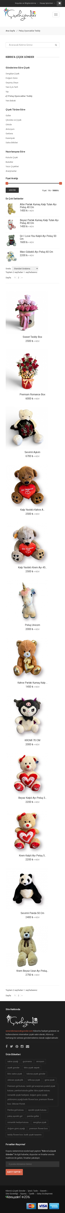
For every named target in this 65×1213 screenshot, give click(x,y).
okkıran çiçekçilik (15, 1080)
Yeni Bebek (11, 100)
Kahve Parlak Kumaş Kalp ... (32, 682)
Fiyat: (44, 190)
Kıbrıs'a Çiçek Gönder (15, 1191)
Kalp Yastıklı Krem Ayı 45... (32, 567)
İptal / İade (33, 1191)
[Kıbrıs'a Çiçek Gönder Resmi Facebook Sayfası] (7, 1046)
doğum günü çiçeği (16, 1128)
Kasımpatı (10, 138)
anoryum (40, 1061)
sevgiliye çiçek (39, 1122)
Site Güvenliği (12, 1193)
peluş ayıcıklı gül (14, 1116)
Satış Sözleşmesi (45, 1193)
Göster (12, 190)
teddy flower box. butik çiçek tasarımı (24, 1134)
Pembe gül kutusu (15, 1110)
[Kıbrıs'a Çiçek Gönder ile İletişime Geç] (27, 1046)
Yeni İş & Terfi (12, 87)
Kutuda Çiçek (12, 157)
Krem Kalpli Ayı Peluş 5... (32, 855)
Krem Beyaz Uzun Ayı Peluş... (32, 970)
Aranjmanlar (11, 171)
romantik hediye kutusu (18, 1122)
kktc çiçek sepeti (31, 1067)
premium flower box (38, 1128)
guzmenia (27, 1061)
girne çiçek (50, 1080)
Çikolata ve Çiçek (13, 120)
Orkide (9, 124)
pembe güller (33, 1116)
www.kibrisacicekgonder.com (19, 1031)
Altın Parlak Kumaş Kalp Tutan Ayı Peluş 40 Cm (38, 206)
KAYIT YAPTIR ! (14, 1172)
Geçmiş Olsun (12, 82)
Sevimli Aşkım (32, 452)
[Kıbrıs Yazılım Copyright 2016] (18, 1197)
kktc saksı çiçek (14, 1074)
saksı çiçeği (12, 1061)
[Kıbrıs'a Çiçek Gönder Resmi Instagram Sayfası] (22, 1046)
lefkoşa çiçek (34, 1080)
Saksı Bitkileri (12, 142)
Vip (7, 91)
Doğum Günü (12, 78)
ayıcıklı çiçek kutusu (37, 1110)
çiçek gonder (13, 1067)
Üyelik (31, 1193)
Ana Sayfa (10, 31)
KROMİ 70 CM (32, 740)
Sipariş (23, 1193)
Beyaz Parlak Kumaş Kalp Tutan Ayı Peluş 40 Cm (39, 222)
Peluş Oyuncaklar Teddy (20, 96)
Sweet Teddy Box (32, 336)
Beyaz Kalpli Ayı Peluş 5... (32, 797)
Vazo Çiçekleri (12, 166)
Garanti (43, 1191)
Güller (8, 115)
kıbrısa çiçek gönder (36, 1074)
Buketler (9, 162)
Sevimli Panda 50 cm (32, 913)
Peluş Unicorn (32, 625)
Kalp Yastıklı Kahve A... (32, 509)
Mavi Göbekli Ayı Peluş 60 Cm (36, 251)
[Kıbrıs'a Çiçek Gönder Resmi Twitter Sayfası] (11, 1046)
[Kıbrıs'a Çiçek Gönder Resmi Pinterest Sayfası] (16, 1046)
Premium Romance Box (32, 394)
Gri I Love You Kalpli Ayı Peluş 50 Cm (38, 237)
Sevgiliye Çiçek (12, 73)
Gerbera (9, 133)
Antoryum (10, 129)
